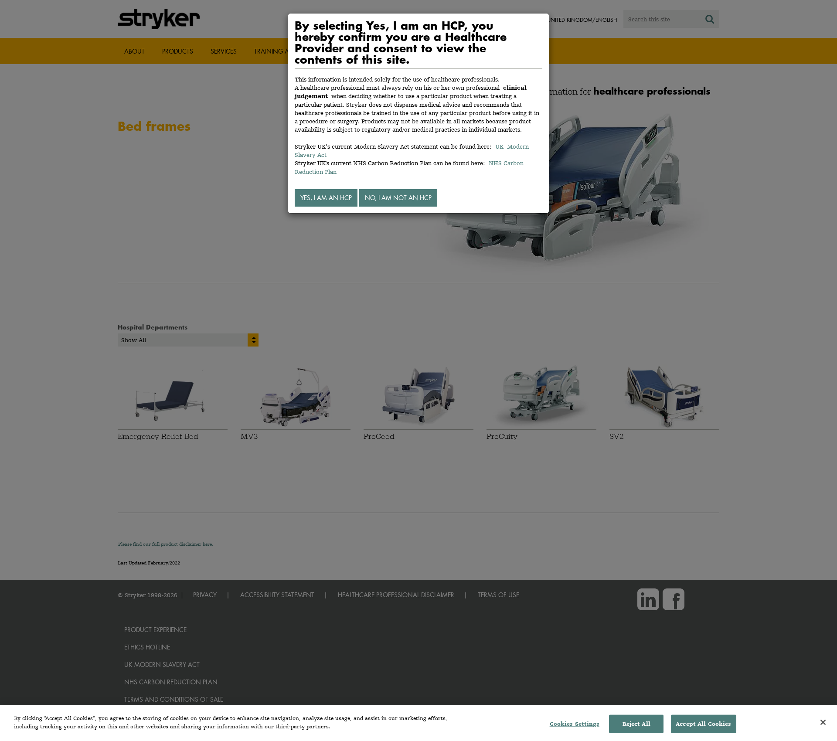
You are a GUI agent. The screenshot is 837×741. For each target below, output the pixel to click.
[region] (418, 723)
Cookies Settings (574, 724)
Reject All (636, 724)
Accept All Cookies (703, 724)
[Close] (823, 722)
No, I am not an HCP (398, 198)
